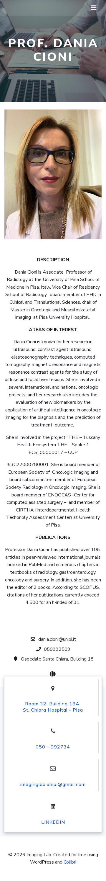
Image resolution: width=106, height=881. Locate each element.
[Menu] (94, 8)
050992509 (57, 649)
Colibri (70, 862)
